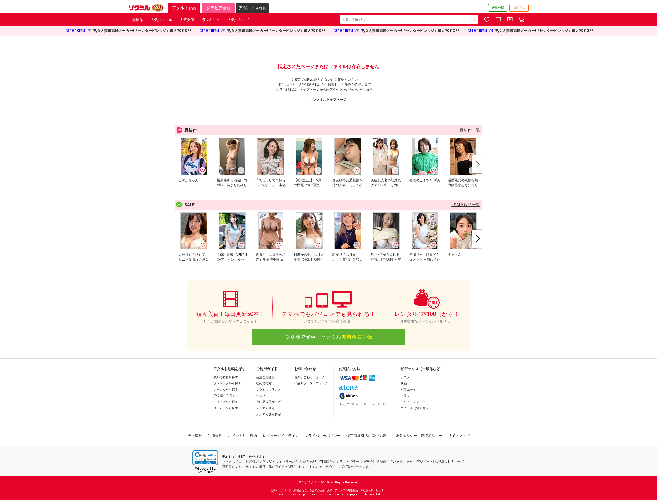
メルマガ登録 (265, 408)
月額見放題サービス (270, 402)
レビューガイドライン (281, 435)
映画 (404, 383)
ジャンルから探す (225, 389)
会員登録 (498, 8)
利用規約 (215, 435)
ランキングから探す (227, 383)
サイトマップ (459, 435)
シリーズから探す (225, 402)
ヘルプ (260, 396)
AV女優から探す (224, 396)
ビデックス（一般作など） (422, 369)
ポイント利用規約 (242, 435)
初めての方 (264, 383)
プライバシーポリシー (323, 435)
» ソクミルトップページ (328, 99)
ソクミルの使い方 (268, 389)
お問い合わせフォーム (309, 377)
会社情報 (195, 435)
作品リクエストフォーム (311, 383)
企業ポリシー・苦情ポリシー (418, 435)
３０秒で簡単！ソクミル (328, 337)
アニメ (405, 377)
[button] (205, 457)
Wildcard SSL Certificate (205, 470)
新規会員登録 (265, 377)
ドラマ (405, 396)
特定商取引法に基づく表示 (368, 435)
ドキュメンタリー (413, 402)
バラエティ (408, 389)
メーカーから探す (225, 408)
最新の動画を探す (225, 377)
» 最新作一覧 (468, 130)
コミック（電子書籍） (416, 408)
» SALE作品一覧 (465, 204)
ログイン (519, 8)
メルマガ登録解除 (268, 414)
